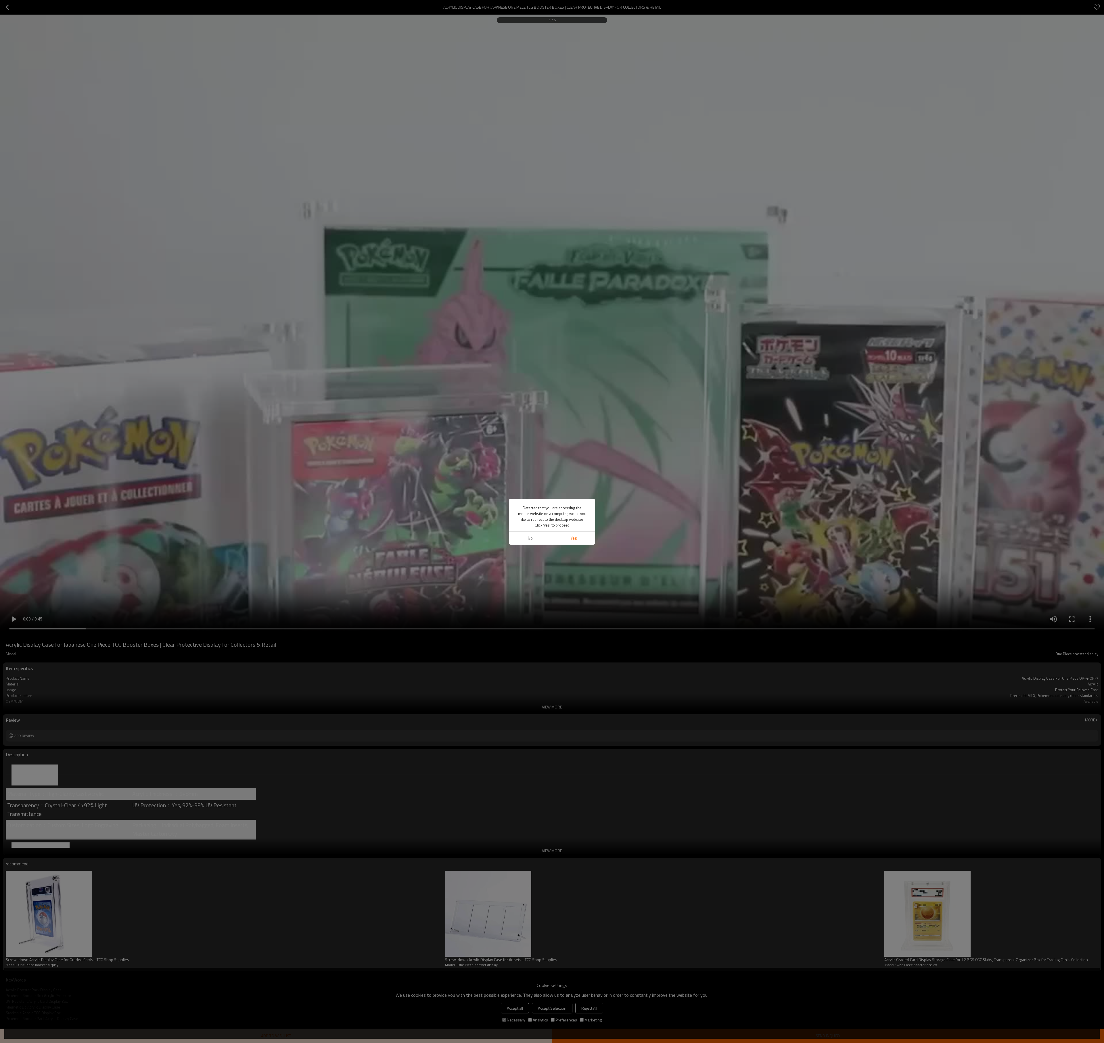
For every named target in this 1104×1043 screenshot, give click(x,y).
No (530, 538)
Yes (573, 538)
